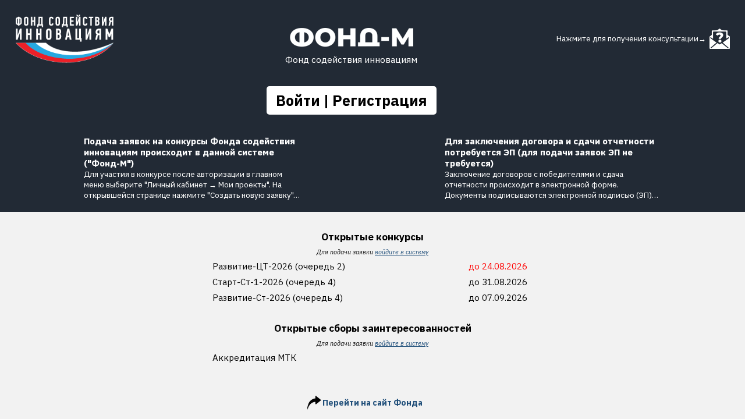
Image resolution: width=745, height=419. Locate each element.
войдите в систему (401, 252)
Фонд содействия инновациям (351, 59)
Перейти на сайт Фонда (372, 402)
